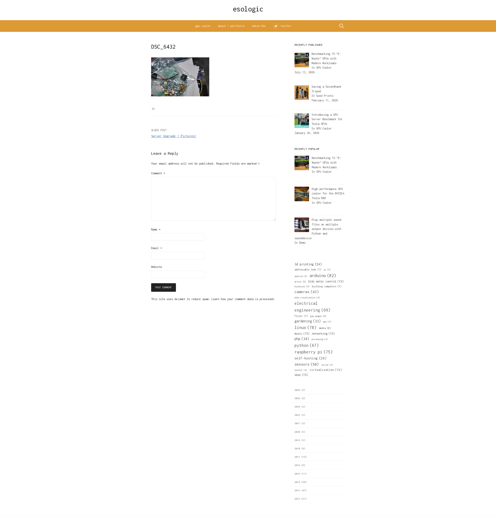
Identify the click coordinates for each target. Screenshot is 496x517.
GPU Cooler (324, 67)
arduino (323, 275)
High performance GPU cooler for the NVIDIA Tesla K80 (328, 193)
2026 (297, 390)
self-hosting (310, 358)
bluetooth (301, 286)
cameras (306, 292)
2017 (297, 457)
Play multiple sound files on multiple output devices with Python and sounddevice (317, 229)
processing (320, 339)
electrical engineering (312, 306)
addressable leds (307, 269)
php (301, 339)
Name (155, 229)
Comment (158, 173)
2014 (297, 482)
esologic (248, 9)
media (325, 328)
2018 (297, 448)
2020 (297, 432)
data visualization (307, 297)
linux (305, 327)
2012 (297, 498)
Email (156, 248)
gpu (327, 321)
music (301, 333)
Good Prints (324, 95)
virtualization (326, 369)
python (306, 345)
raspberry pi (313, 352)
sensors (306, 364)
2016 (297, 465)
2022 (297, 415)
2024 (297, 406)
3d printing (308, 264)
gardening (307, 321)
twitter (286, 26)
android (300, 276)
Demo (302, 242)
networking (323, 333)
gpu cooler (203, 26)
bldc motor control (326, 281)
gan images (318, 316)
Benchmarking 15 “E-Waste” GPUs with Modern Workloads (326, 162)
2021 (297, 423)
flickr (301, 316)
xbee (301, 374)
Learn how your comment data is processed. (243, 299)
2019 (297, 440)
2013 (297, 490)
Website (156, 266)
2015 (297, 473)
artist (300, 281)
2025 (297, 398)
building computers (326, 286)
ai (327, 269)
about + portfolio (231, 26)
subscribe (259, 26)
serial (327, 365)
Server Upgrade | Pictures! (173, 136)
